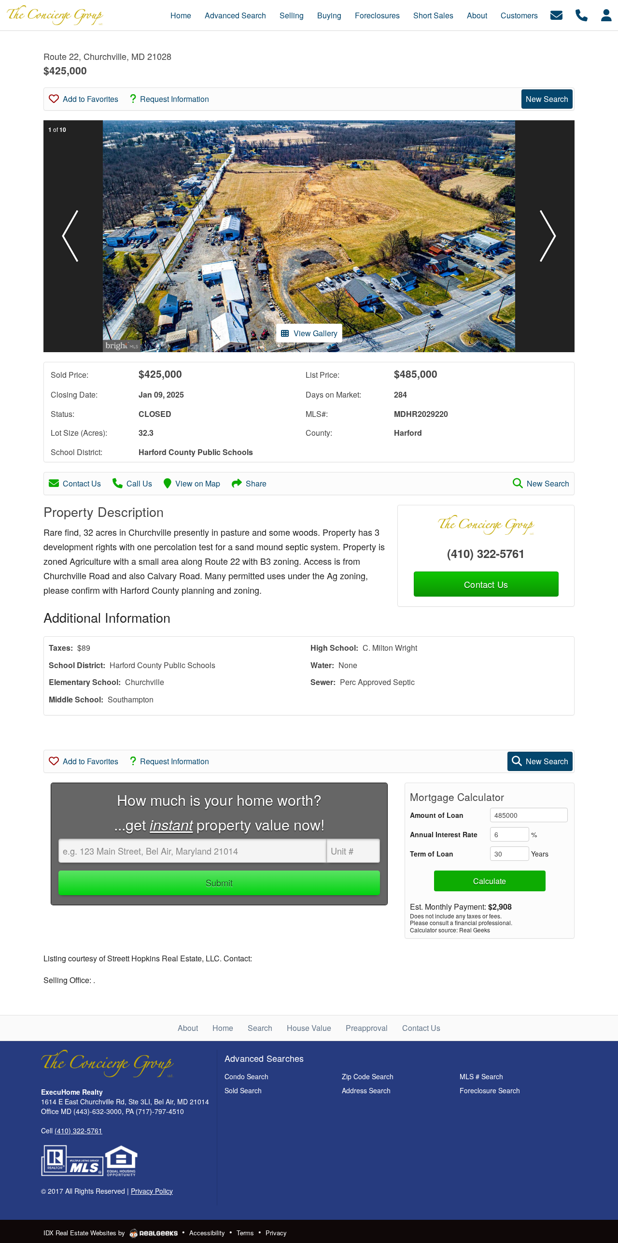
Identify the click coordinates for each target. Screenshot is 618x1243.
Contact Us (82, 483)
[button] (70, 236)
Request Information (174, 98)
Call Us (139, 483)
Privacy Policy (152, 1191)
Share (256, 483)
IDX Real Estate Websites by (85, 1232)
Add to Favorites (90, 98)
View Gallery (315, 333)
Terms (245, 1232)
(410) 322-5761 (486, 553)
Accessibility (207, 1232)
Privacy (276, 1232)
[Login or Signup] (606, 14)
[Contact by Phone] (582, 14)
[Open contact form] (556, 14)
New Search (547, 98)
